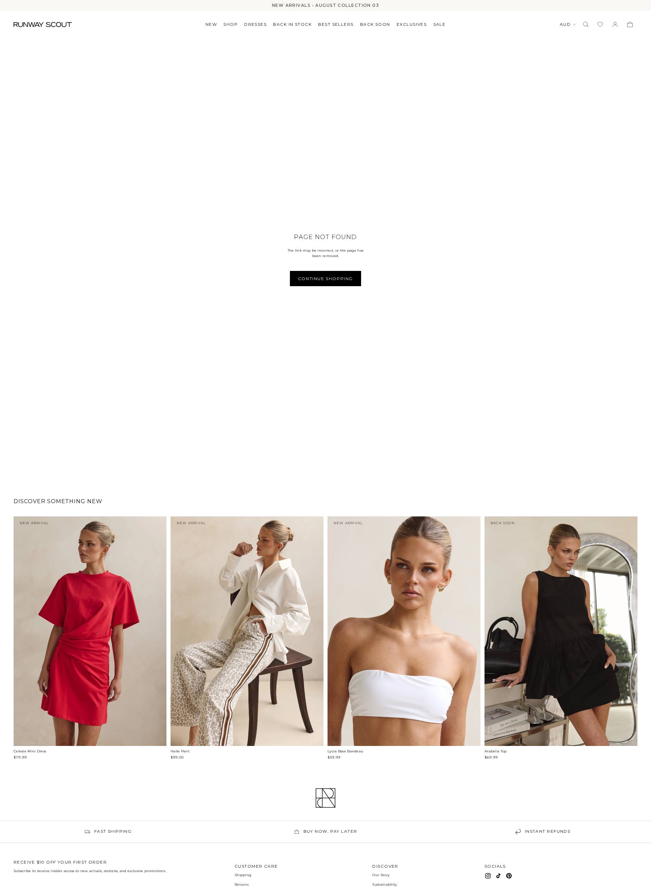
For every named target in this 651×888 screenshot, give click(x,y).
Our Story (380, 875)
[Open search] (585, 24)
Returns (242, 884)
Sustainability (384, 884)
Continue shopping (325, 278)
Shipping (243, 875)
